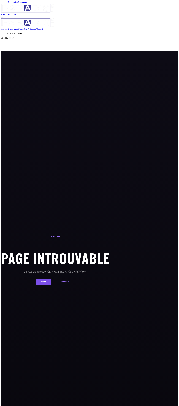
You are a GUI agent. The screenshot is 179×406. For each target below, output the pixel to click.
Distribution (13, 2)
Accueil (4, 2)
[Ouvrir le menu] (2, 17)
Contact (12, 14)
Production (22, 2)
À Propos (5, 14)
